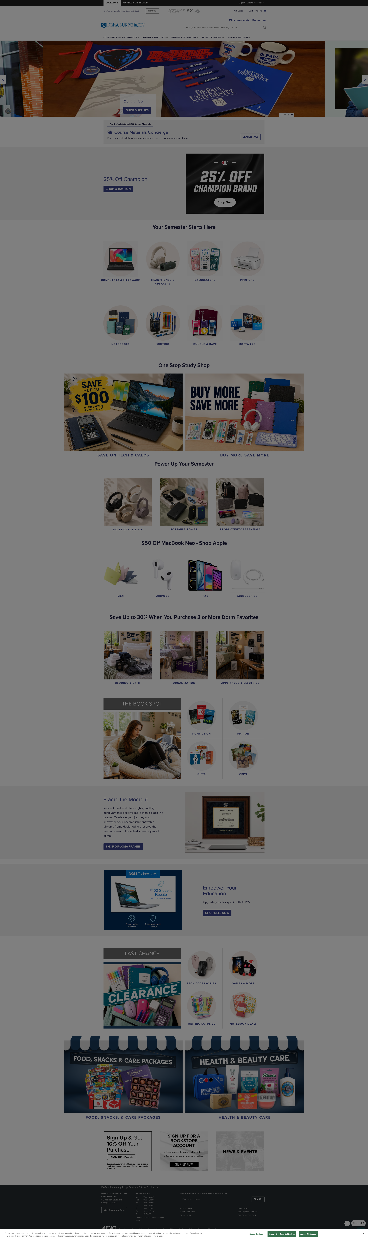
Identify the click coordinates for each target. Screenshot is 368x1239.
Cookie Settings (256, 1234)
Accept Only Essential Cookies (282, 1234)
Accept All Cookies (308, 1234)
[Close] (363, 1234)
